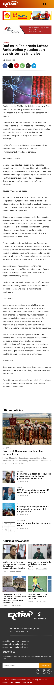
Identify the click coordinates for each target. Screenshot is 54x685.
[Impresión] (28, 65)
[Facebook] (5, 65)
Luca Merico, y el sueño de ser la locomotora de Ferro (39, 564)
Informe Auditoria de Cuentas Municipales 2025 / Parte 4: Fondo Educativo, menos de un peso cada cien (14, 598)
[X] (10, 65)
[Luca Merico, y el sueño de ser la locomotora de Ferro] (40, 551)
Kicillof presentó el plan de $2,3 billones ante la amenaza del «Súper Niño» (33, 509)
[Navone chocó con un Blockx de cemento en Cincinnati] (40, 584)
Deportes (31, 569)
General (6, 42)
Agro (4, 448)
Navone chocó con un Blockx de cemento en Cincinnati (37, 596)
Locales (19, 487)
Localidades (21, 520)
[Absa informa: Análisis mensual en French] (9, 526)
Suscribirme (45, 665)
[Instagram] (44, 671)
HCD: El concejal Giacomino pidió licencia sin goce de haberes (33, 491)
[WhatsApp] (22, 65)
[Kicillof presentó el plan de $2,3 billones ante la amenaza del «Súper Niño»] (9, 509)
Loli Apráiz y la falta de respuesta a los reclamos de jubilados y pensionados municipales (34, 476)
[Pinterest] (16, 65)
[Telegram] (33, 65)
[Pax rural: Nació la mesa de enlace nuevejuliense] (27, 429)
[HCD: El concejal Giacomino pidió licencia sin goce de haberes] (9, 493)
